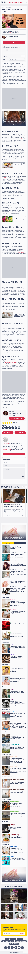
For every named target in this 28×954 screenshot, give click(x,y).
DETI (11, 734)
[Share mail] (19, 427)
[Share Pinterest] (12, 427)
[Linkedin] (22, 947)
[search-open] (5, 2)
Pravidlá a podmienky (7, 941)
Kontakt (13, 939)
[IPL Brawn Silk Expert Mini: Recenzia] (21, 915)
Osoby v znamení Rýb (10, 362)
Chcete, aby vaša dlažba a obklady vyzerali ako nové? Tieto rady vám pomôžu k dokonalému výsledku (17, 760)
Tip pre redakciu (14, 943)
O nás (7, 939)
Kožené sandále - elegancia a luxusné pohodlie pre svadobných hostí (17, 612)
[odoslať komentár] (23, 477)
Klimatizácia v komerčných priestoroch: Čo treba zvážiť (17, 791)
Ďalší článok (20, 432)
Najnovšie (20, 543)
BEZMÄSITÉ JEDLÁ (14, 834)
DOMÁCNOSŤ (13, 757)
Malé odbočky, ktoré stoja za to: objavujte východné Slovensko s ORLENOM (17, 715)
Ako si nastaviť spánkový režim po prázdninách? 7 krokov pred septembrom (16, 657)
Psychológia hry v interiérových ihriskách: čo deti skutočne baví (17, 737)
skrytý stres (20, 139)
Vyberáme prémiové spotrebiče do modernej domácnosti (16, 827)
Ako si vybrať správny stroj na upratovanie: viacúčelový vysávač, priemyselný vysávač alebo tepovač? (18, 770)
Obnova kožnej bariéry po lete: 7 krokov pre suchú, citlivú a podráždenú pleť (17, 556)
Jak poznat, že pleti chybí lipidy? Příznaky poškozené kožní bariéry (17, 670)
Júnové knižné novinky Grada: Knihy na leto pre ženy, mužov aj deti (18, 860)
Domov (3, 7)
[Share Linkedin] (16, 427)
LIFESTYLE (12, 722)
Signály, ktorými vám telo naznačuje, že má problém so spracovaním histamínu (17, 635)
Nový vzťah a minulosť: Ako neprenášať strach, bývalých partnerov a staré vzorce (17, 647)
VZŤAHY (12, 644)
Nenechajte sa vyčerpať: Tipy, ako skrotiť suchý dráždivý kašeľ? (17, 692)
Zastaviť (14, 53)
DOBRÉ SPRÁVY (14, 712)
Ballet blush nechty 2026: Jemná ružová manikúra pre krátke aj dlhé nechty (17, 581)
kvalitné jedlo (20, 252)
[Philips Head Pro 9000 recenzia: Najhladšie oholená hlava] (21, 907)
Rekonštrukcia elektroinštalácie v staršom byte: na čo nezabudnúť (17, 782)
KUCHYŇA (12, 824)
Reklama (20, 939)
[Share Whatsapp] (6, 427)
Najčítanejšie (8, 543)
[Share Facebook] (3, 427)
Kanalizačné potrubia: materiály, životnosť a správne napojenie (16, 805)
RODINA (12, 654)
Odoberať (22, 933)
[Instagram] (5, 947)
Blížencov (6, 178)
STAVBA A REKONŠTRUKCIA (17, 779)
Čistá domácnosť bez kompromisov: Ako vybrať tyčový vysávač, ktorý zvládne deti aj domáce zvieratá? (18, 850)
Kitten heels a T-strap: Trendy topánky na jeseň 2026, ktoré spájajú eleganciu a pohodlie (17, 590)
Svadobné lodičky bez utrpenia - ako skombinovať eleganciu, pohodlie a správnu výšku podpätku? (18, 603)
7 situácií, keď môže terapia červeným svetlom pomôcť (17, 624)
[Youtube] (8, 947)
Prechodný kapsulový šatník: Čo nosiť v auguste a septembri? (17, 547)
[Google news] (19, 947)
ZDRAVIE (12, 622)
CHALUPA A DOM (14, 802)
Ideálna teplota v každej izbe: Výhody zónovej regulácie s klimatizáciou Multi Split (17, 815)
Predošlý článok (7, 432)
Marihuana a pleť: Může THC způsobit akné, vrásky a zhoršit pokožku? (17, 680)
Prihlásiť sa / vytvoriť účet (14, 454)
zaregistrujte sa (7, 449)
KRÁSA (12, 667)
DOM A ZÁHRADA (14, 744)
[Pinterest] (15, 947)
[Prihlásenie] (2, 2)
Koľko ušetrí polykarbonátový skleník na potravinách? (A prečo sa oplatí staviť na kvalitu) (18, 748)
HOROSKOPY (8, 7)
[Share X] (9, 427)
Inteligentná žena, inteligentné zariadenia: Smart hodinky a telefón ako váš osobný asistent (17, 703)
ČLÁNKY (12, 689)
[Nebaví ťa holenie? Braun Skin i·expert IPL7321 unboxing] (7, 915)
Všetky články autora (16, 418)
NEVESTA (12, 599)
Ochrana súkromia (21, 941)
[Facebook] (12, 947)
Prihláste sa (6, 443)
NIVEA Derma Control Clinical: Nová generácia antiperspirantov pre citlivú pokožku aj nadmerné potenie (18, 725)
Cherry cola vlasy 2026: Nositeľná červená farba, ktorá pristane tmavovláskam (18, 564)
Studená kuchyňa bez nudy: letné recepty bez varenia (17, 836)
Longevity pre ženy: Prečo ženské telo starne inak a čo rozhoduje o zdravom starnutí (18, 573)
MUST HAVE (13, 609)
